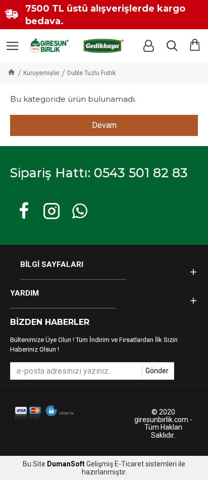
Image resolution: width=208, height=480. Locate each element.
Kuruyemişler (41, 73)
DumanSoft (66, 464)
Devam (104, 125)
